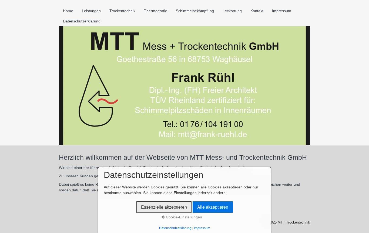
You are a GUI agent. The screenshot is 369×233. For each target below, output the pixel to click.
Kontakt (256, 11)
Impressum (281, 11)
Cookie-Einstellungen (183, 217)
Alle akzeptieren (212, 207)
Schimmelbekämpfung (195, 11)
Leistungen (91, 11)
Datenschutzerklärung (81, 21)
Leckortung (232, 11)
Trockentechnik (122, 11)
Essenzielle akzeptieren (164, 207)
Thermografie (155, 11)
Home (68, 11)
